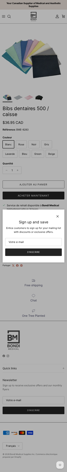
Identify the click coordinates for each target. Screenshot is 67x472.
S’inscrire (33, 252)
